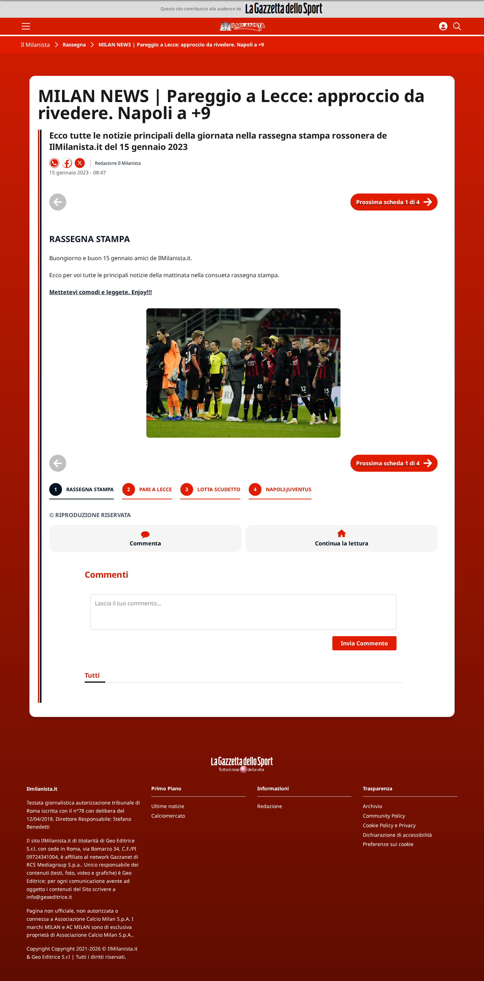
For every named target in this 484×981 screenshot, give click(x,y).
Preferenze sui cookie (388, 844)
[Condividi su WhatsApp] (54, 163)
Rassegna (74, 44)
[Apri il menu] (26, 26)
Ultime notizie (167, 806)
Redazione (269, 806)
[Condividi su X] (80, 163)
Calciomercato (168, 815)
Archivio (372, 806)
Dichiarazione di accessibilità (397, 834)
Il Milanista (35, 45)
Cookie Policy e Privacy (389, 825)
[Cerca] (458, 26)
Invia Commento (364, 643)
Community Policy (384, 815)
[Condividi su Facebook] (67, 163)
